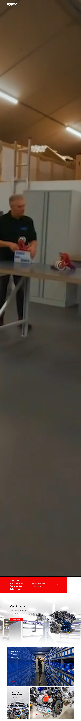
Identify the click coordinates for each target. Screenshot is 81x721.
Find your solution (16, 619)
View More (59, 584)
